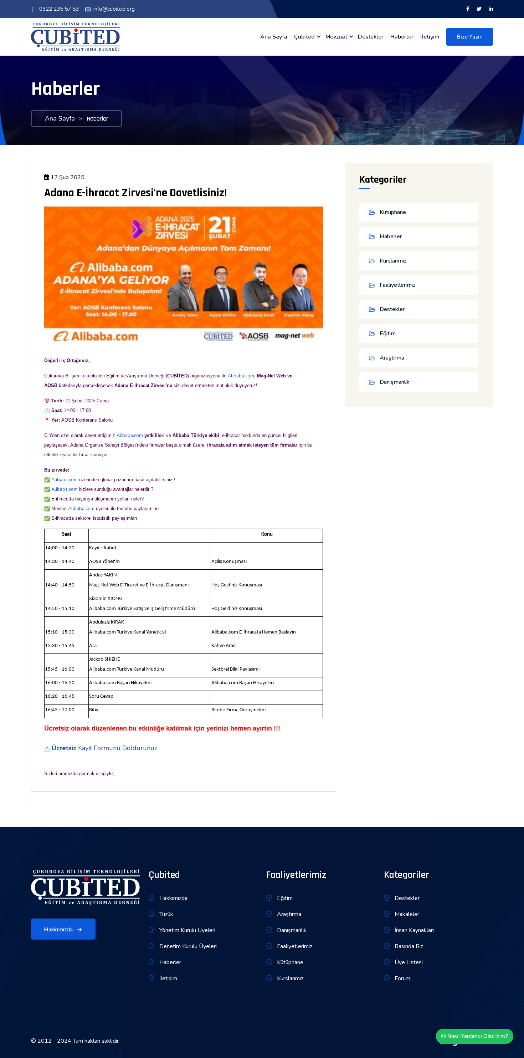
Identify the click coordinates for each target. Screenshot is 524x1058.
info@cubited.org (114, 8)
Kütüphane (393, 212)
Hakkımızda (59, 930)
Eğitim (388, 333)
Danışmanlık (395, 382)
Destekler (371, 37)
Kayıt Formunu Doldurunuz (117, 748)
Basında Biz (408, 946)
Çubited (304, 37)
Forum (401, 978)
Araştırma (392, 358)
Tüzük (165, 914)
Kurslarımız (393, 261)
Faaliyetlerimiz (397, 285)
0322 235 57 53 (59, 8)
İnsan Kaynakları (413, 930)
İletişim (430, 37)
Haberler (401, 37)
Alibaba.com (241, 376)
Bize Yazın (470, 37)
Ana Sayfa (273, 37)
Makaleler (406, 914)
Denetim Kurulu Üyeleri (187, 946)
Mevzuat (336, 37)
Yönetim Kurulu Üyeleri (186, 930)
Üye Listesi (408, 962)
